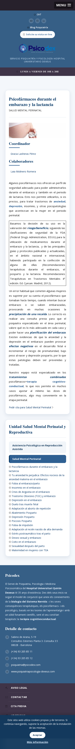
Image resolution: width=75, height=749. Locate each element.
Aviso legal (19, 687)
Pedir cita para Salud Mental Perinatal (30, 407)
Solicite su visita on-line (39, 34)
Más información (37, 742)
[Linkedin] (43, 20)
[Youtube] (31, 20)
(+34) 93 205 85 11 (21, 651)
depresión (15, 206)
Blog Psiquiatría (39, 27)
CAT (39, 14)
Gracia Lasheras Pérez (23, 153)
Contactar (19, 697)
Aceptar (37, 735)
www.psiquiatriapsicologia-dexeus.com (33, 671)
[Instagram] (37, 20)
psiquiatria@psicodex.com (25, 664)
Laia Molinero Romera (23, 171)
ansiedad (59, 201)
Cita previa (18, 706)
